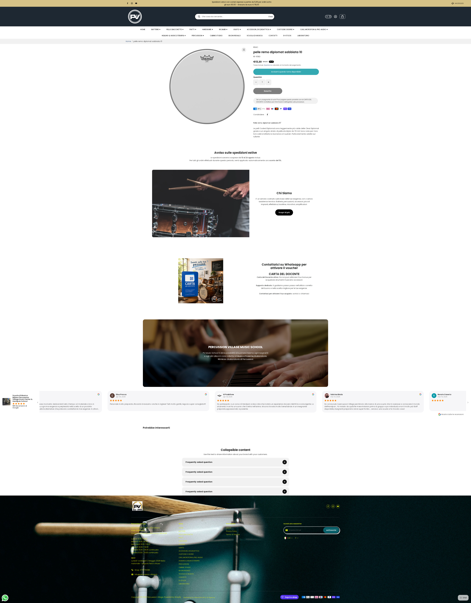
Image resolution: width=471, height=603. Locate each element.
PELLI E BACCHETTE (186, 534)
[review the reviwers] (76, 394)
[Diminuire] (256, 82)
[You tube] (136, 3)
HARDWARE (183, 541)
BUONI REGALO (184, 570)
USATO (181, 547)
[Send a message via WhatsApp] (5, 598)
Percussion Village (155, 597)
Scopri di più (284, 212)
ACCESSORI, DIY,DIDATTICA (189, 551)
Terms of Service (233, 534)
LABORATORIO (184, 584)
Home (128, 41)
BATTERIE (182, 531)
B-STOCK (182, 580)
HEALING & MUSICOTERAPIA (189, 561)
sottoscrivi (331, 530)
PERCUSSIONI (184, 564)
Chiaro (270, 16)
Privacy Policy (231, 531)
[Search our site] (199, 17)
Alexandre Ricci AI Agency (204, 597)
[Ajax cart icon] (342, 16)
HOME (181, 528)
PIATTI (181, 538)
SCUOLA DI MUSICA (186, 574)
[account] (335, 16)
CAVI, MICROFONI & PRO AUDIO (191, 557)
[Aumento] (268, 82)
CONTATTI (182, 577)
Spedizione (268, 65)
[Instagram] (132, 3)
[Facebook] (127, 3)
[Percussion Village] (135, 16)
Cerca (228, 528)
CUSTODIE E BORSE (186, 554)
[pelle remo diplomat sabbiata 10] (244, 49)
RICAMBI (182, 544)
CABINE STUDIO (185, 567)
